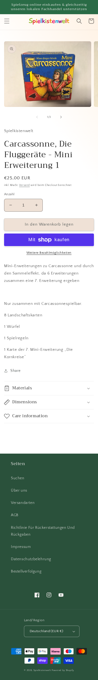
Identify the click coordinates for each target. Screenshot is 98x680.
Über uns (19, 490)
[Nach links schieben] (37, 117)
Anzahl (9, 194)
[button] (7, 21)
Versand (24, 185)
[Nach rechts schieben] (61, 117)
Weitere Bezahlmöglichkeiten (49, 253)
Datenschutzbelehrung (31, 559)
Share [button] (15, 371)
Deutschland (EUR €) (46, 631)
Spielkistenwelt (42, 670)
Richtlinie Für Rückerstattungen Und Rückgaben (43, 531)
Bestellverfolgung (26, 571)
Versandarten (23, 503)
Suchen (17, 478)
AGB (15, 515)
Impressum (21, 547)
